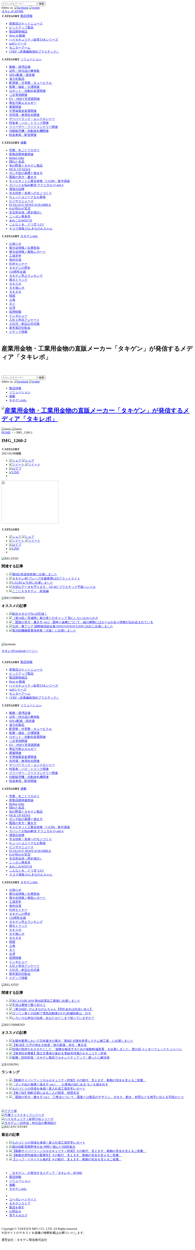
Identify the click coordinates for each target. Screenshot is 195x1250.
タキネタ (15, 291)
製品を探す (16, 1207)
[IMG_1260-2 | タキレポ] (15, 468)
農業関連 (15, 106)
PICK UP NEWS (19, 169)
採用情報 (15, 311)
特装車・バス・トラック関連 (29, 122)
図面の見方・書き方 (23, 177)
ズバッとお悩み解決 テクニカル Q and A (36, 185)
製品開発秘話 (18, 31)
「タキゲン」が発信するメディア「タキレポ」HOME (45, 1173)
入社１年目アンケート (24, 319)
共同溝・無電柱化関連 (24, 114)
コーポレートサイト (23, 1199)
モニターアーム (19, 47)
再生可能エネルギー (23, 102)
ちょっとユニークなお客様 (27, 197)
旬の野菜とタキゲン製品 (26, 165)
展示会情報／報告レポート (27, 251)
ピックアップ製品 (21, 27)
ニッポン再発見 (19, 216)
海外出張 (15, 259)
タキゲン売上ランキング (26, 275)
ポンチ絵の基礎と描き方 (26, 173)
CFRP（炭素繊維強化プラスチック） (34, 51)
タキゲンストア (19, 1203)
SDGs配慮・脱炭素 (22, 74)
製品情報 (26, 16)
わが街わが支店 (19, 208)
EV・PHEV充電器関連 (24, 98)
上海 (12, 299)
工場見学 (15, 255)
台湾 (12, 307)
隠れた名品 (16, 161)
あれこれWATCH (20, 220)
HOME (6, 432)
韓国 (12, 295)
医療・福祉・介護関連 (24, 86)
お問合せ (15, 1211)
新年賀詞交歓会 (19, 327)
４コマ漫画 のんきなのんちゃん (31, 228)
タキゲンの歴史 (19, 267)
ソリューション (31, 59)
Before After (16, 158)
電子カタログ (18, 1215)
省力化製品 (16, 78)
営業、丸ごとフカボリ (24, 150)
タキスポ (15, 283)
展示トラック (18, 279)
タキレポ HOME (13, 11)
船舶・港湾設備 (19, 66)
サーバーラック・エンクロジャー (32, 118)
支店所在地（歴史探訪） (26, 212)
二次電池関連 (18, 94)
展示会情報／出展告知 (24, 247)
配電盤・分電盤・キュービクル (30, 82)
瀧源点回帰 (16, 189)
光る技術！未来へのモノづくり (30, 193)
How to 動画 (17, 35)
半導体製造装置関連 (23, 110)
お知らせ (15, 243)
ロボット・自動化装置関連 (27, 90)
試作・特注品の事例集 (24, 70)
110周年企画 (17, 271)
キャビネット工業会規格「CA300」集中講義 (39, 181)
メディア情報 (18, 331)
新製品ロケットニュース (26, 23)
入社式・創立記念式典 (24, 323)
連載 (23, 142)
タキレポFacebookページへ (20, 651)
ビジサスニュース (21, 201)
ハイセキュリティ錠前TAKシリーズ (33, 39)
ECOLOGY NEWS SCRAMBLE (30, 204)
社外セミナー (18, 263)
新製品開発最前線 (21, 154)
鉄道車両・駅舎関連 (23, 134)
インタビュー (18, 315)
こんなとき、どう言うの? (26, 224)
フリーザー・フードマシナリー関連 (33, 126)
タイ (12, 303)
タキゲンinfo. (29, 236)
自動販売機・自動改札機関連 (29, 130)
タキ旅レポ (16, 287)
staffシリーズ (17, 43)
